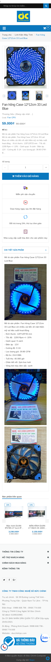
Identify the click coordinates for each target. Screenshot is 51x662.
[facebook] (9, 580)
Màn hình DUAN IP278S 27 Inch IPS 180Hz (14, 528)
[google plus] (14, 580)
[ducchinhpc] (25, 16)
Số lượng (6, 162)
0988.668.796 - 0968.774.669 (27, 608)
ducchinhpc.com (19, 633)
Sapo (32, 660)
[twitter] (4, 580)
